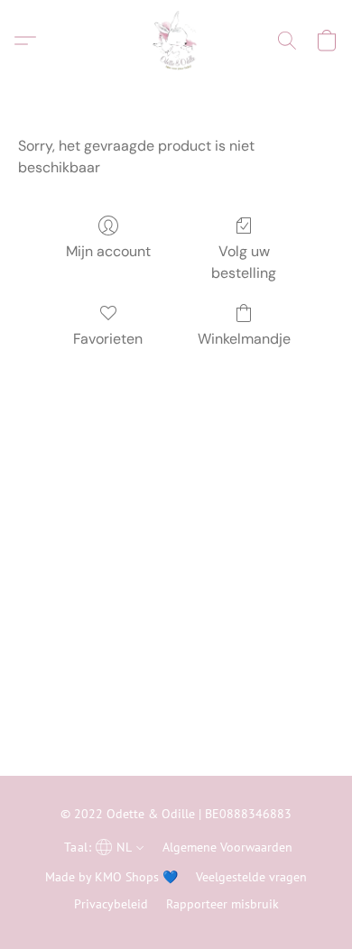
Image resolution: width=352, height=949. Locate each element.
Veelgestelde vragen (251, 877)
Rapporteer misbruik (222, 904)
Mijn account (108, 251)
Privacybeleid (111, 904)
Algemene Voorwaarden (227, 847)
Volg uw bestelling (243, 262)
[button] (176, 40)
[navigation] (102, 846)
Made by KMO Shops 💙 (111, 877)
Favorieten (108, 338)
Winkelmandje (244, 338)
